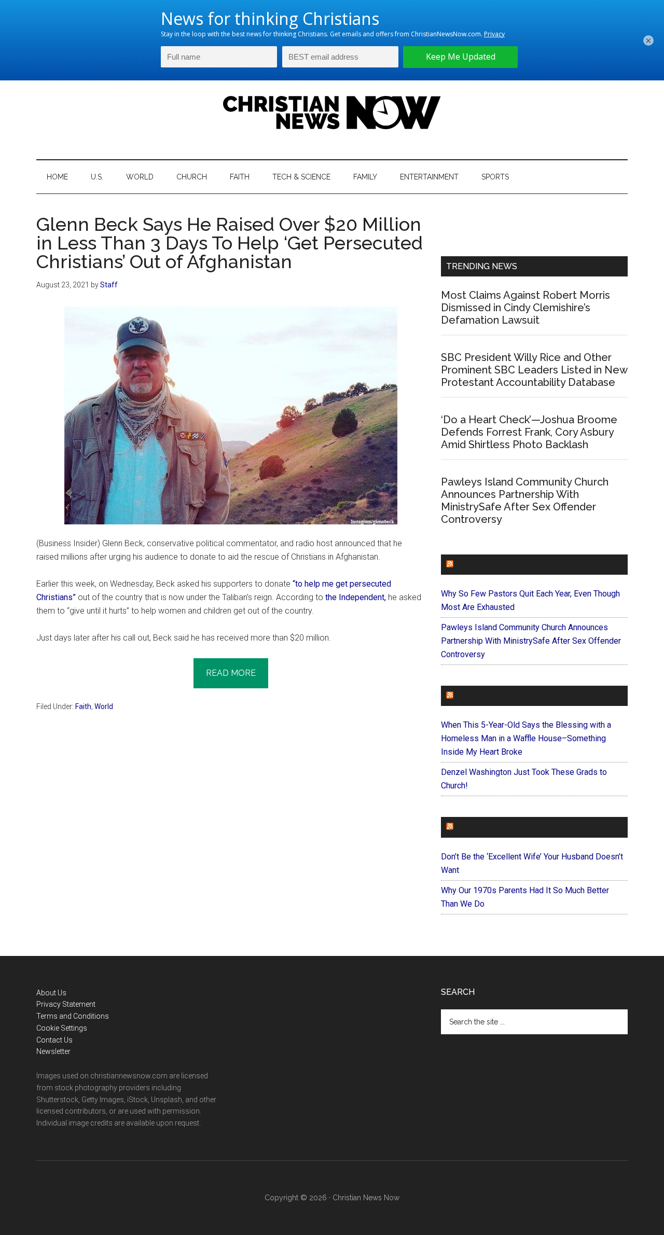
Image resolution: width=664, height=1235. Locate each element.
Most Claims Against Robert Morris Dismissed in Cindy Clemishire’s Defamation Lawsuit (525, 307)
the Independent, (355, 597)
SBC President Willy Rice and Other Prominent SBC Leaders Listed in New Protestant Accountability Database (534, 369)
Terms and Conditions (72, 1016)
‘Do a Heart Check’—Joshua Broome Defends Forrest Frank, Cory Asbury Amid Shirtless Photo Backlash (529, 432)
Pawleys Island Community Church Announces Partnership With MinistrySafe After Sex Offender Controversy (524, 500)
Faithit (471, 696)
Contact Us (54, 1040)
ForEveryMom (488, 827)
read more (231, 673)
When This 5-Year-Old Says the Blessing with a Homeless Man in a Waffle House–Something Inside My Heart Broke (526, 738)
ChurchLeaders (492, 565)
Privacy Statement (65, 1004)
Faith (83, 706)
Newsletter (53, 1051)
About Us (51, 993)
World (103, 706)
